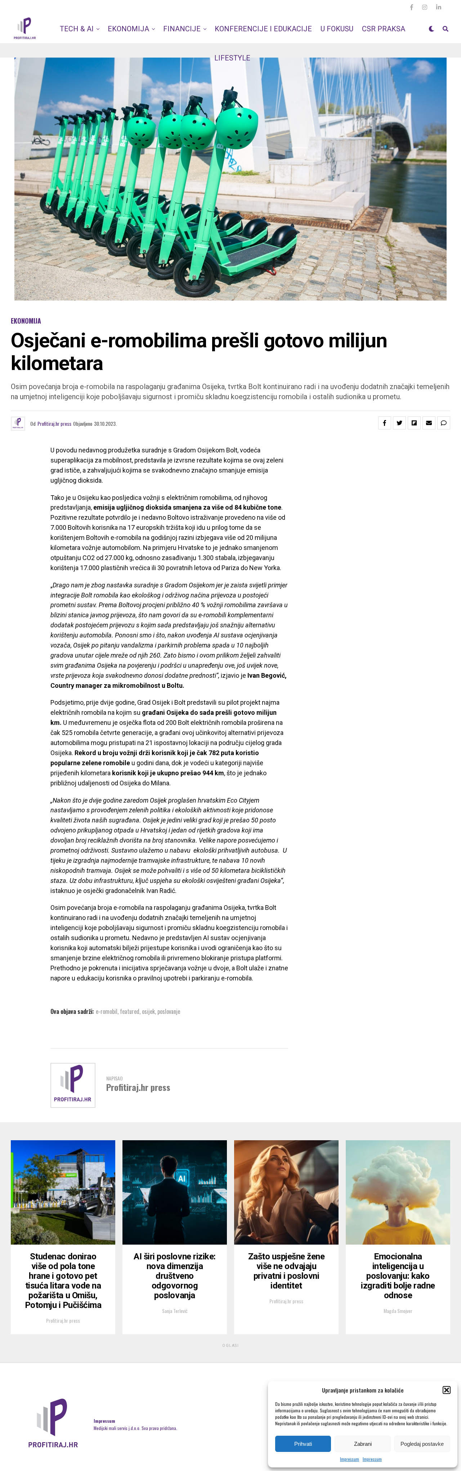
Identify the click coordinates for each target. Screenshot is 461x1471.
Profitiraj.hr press (54, 423)
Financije (182, 28)
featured (129, 1011)
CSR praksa (383, 28)
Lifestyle (232, 58)
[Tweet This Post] (399, 422)
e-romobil (106, 1011)
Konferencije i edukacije (263, 28)
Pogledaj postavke (422, 1444)
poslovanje (168, 1011)
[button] (446, 1390)
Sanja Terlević (175, 1310)
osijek (148, 1011)
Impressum (349, 1459)
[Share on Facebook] (384, 422)
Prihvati (303, 1444)
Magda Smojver (398, 1310)
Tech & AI (77, 28)
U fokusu (337, 28)
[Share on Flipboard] (414, 422)
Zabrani (363, 1444)
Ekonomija (128, 28)
